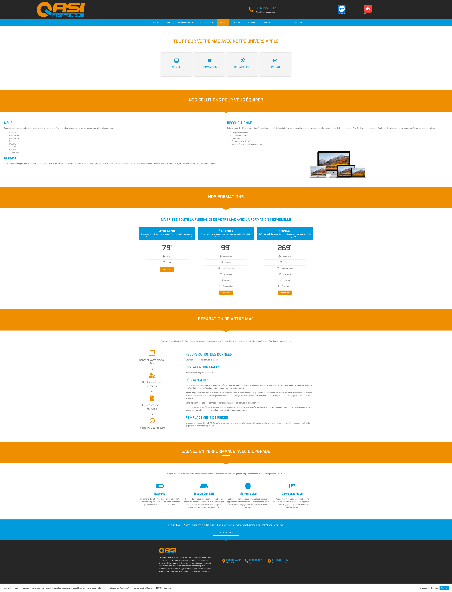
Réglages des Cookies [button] (429, 588)
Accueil (156, 22)
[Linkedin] (301, 22)
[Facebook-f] (296, 22)
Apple (222, 22)
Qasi (168, 22)
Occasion (252, 22)
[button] (226, 533)
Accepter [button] (444, 588)
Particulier (205, 22)
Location (236, 22)
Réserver (167, 269)
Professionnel (184, 22)
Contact (266, 22)
